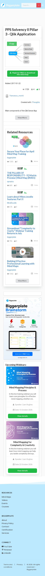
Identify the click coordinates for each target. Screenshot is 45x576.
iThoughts (36, 102)
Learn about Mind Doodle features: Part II (20, 198)
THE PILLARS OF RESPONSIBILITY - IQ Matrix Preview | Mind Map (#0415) (21, 175)
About (4, 520)
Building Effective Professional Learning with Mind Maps (20, 263)
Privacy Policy (8, 523)
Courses (5, 506)
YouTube (8, 546)
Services (5, 533)
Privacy (20, 564)
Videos (5, 500)
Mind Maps (6, 497)
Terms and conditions (8, 565)
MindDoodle (11, 203)
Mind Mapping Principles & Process (22, 389)
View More (22, 118)
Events (5, 503)
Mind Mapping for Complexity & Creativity (22, 443)
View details (22, 416)
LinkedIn (7, 553)
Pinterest (8, 550)
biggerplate (11, 158)
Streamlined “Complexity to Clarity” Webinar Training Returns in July (21, 231)
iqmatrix (10, 182)
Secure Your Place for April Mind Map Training (20, 152)
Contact (5, 526)
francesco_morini (17, 96)
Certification (7, 530)
